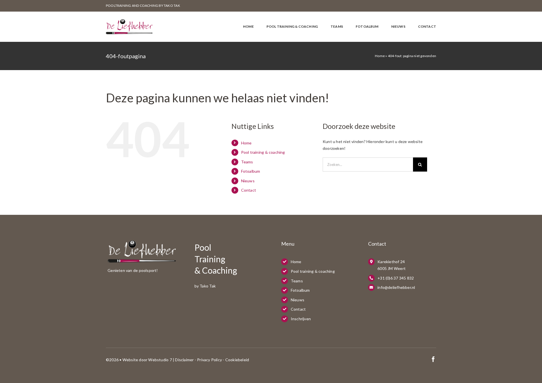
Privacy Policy (209, 359)
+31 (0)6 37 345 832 (395, 278)
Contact (248, 190)
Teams (247, 161)
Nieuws (248, 180)
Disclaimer (184, 359)
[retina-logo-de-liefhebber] (129, 21)
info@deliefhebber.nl (396, 287)
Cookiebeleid (237, 359)
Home (380, 56)
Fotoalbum (250, 171)
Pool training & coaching (263, 152)
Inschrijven (301, 318)
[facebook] (433, 359)
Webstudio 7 (160, 359)
